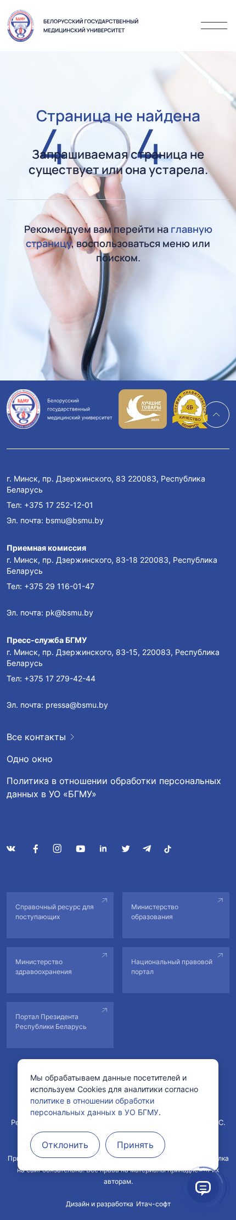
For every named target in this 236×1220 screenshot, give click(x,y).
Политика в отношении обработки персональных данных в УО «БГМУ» (114, 787)
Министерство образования (154, 912)
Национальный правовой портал (171, 967)
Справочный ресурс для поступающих (54, 912)
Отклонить (65, 1144)
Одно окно (30, 758)
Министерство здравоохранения (43, 967)
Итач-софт (153, 1204)
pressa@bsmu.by (77, 704)
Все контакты (36, 736)
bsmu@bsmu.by (75, 520)
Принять (135, 1144)
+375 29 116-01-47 (59, 586)
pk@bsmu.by (69, 612)
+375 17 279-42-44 (59, 678)
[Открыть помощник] (203, 1187)
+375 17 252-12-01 (58, 505)
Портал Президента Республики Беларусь (51, 1021)
